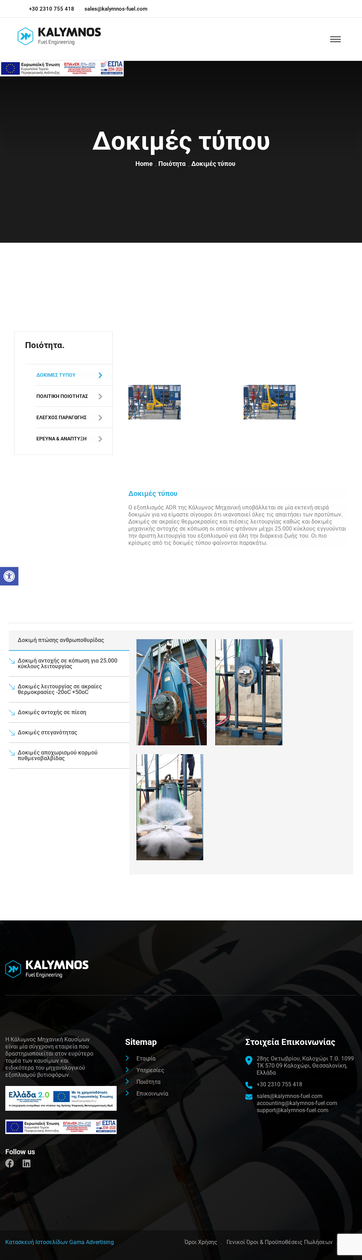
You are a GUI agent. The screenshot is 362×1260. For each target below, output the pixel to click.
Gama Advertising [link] (91, 1242)
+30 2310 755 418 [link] (51, 9)
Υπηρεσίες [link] (150, 1070)
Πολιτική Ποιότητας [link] (62, 396)
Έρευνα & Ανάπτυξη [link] (61, 438)
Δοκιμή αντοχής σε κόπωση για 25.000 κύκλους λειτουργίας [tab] (67, 663)
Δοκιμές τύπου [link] (56, 375)
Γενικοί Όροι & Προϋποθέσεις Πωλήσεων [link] (280, 1242)
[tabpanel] (241, 752)
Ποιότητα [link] (173, 163)
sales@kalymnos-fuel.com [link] (115, 9)
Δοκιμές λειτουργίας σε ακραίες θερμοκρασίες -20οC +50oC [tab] (60, 689)
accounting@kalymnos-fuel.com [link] (297, 1103)
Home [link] (145, 163)
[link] (9, 576)
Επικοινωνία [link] (152, 1093)
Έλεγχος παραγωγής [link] (61, 417)
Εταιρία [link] (146, 1058)
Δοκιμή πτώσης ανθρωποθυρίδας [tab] (61, 640)
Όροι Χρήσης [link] (201, 1242)
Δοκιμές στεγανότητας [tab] (47, 732)
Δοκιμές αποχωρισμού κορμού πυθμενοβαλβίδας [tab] (58, 755)
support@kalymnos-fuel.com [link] (292, 1110)
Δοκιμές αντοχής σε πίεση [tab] (52, 712)
